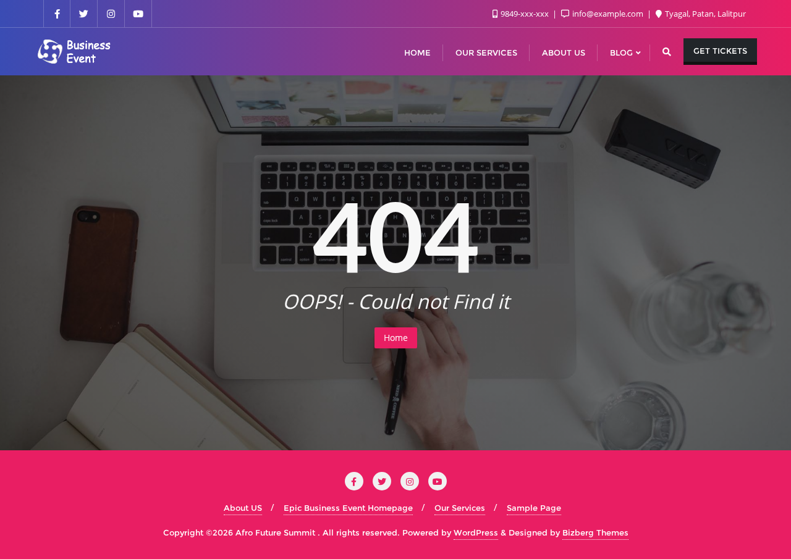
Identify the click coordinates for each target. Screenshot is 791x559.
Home (396, 337)
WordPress (476, 532)
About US (243, 508)
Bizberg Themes (595, 532)
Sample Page (534, 508)
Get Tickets (720, 51)
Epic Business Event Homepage (348, 508)
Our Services (459, 508)
